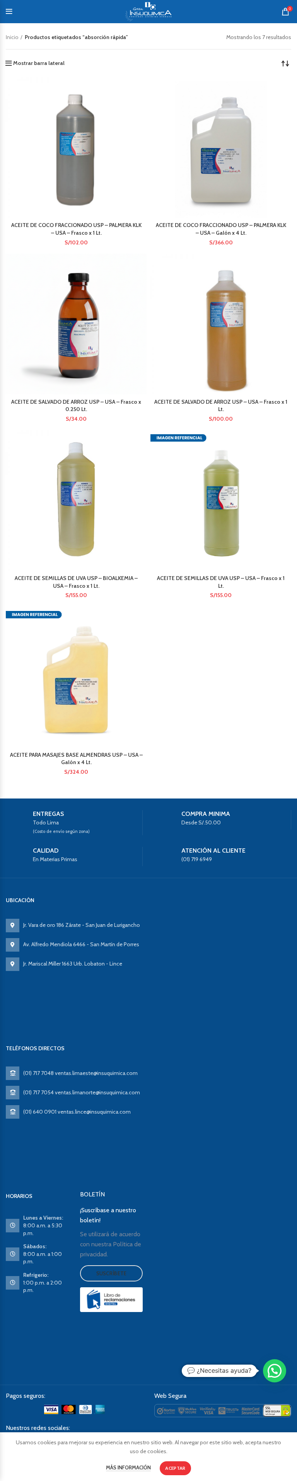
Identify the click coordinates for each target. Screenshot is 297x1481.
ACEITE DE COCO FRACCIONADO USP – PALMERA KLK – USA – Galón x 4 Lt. (221, 229)
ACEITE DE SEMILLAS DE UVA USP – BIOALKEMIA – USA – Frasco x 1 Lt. (76, 582)
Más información (128, 1467)
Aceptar (175, 1468)
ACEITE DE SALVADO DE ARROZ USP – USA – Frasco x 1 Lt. (220, 405)
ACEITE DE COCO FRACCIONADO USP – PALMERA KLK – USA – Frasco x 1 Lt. (76, 229)
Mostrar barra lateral (39, 63)
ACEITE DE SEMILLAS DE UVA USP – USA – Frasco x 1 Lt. (221, 582)
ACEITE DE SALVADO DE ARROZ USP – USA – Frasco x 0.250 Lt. (76, 405)
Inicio (12, 37)
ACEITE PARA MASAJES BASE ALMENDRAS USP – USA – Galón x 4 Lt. (76, 758)
